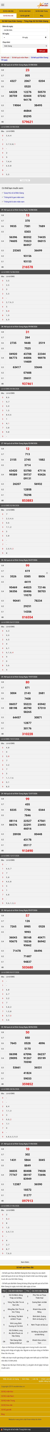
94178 (27, 99)
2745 (27, 459)
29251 (27, 606)
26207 (17, 484)
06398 (13, 1054)
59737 (27, 474)
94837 (27, 961)
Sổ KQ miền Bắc (8, 11)
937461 (27, 384)
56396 (13, 237)
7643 (13, 1043)
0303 (27, 231)
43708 (27, 353)
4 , (9, 136)
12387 (17, 1184)
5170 (27, 1048)
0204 (42, 81)
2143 (27, 693)
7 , (9, 144)
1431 (13, 1160)
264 (27, 337)
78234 (38, 600)
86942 (42, 941)
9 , (7, 402)
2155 (13, 459)
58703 (42, 591)
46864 (27, 110)
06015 (42, 241)
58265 (27, 711)
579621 (27, 122)
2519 (42, 342)
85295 (27, 116)
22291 (27, 824)
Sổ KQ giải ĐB (24, 16)
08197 (27, 1174)
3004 (13, 693)
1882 (42, 459)
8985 (27, 926)
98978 (42, 357)
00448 (38, 834)
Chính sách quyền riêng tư (44, 1380)
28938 (17, 834)
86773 (13, 357)
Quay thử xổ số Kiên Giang (14, 193)
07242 (42, 95)
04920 (13, 353)
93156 (27, 256)
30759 (13, 95)
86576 (13, 824)
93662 (27, 945)
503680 (27, 967)
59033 (27, 1078)
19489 (27, 361)
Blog (41, 16)
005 (27, 75)
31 (27, 332)
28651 (27, 378)
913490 (27, 851)
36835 (13, 1171)
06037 (13, 704)
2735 (13, 342)
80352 (27, 237)
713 (27, 454)
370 (27, 220)
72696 (42, 1174)
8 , (13, 144)
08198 (13, 708)
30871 (38, 717)
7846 (27, 815)
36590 (38, 1184)
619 (27, 570)
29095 (13, 1058)
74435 (42, 237)
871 (27, 687)
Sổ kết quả (5, 57)
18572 (27, 1189)
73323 (27, 241)
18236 (27, 941)
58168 (27, 937)
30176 (27, 728)
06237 (42, 1054)
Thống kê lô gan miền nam (14, 197)
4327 (13, 81)
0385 (27, 576)
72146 (42, 587)
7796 (27, 809)
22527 (27, 820)
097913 (27, 1201)
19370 (27, 595)
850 (27, 1037)
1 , (7, 315)
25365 (17, 250)
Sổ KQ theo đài (8, 16)
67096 (27, 1054)
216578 (27, 267)
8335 (13, 809)
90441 (17, 600)
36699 (38, 250)
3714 (27, 465)
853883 (27, 500)
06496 (38, 950)
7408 (27, 698)
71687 (27, 956)
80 (27, 682)
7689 (42, 226)
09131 (27, 478)
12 (27, 449)
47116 (42, 470)
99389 (13, 474)
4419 (27, 581)
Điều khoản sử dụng (11, 1379)
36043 (13, 937)
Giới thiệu (25, 1379)
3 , (7, 144)
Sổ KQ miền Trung (42, 11)
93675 (13, 941)
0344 (42, 809)
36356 (13, 591)
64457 (17, 717)
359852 (27, 1084)
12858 (27, 489)
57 (27, 915)
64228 (13, 92)
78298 (27, 495)
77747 (13, 1174)
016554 (27, 617)
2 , (7, 302)
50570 (42, 92)
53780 (27, 470)
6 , (7, 166)
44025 (27, 587)
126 (27, 921)
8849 (27, 1165)
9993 (27, 932)
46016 (27, 828)
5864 (27, 1160)
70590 (27, 1062)
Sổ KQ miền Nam (25, 11)
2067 (27, 81)
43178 (27, 839)
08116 (13, 820)
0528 (42, 926)
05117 (27, 845)
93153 (27, 261)
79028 (42, 1171)
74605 (13, 241)
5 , (7, 136)
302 (27, 1154)
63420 (13, 470)
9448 (27, 342)
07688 (27, 372)
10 (27, 1149)
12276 (27, 92)
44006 (27, 357)
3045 (42, 1160)
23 (27, 70)
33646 (38, 367)
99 (27, 565)
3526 (13, 576)
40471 (42, 937)
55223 (27, 704)
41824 (27, 1073)
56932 (38, 484)
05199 (42, 1058)
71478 (17, 950)
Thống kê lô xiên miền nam (14, 202)
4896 (42, 1043)
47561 (42, 820)
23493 (42, 824)
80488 (27, 1171)
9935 (13, 226)
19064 (17, 105)
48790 (27, 708)
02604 (27, 95)
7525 (27, 348)
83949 (27, 1178)
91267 (27, 1058)
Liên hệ (35, 1379)
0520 (27, 86)
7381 (27, 226)
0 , (11, 144)
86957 (27, 245)
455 (27, 804)
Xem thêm (25, 1262)
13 (27, 215)
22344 (42, 353)
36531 (38, 1067)
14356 (27, 611)
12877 (27, 722)
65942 (42, 704)
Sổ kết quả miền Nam (20, 57)
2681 (42, 693)
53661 (17, 1067)
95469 (13, 587)
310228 (27, 734)
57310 (42, 708)
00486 (27, 591)
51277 (27, 1195)
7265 (13, 926)
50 (27, 1032)
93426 (42, 474)
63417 (17, 367)
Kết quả (42, 51)
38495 (38, 105)
